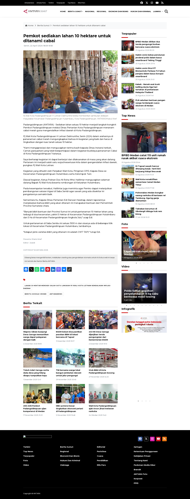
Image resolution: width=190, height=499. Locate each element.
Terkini (51, 3)
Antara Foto (41, 3)
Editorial (101, 447)
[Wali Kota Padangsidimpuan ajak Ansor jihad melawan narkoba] (103, 393)
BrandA (137, 469)
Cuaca (100, 456)
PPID (136, 483)
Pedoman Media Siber (144, 465)
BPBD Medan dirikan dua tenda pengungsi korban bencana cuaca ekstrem (147, 44)
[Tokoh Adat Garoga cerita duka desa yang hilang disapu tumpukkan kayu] (37, 358)
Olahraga (64, 465)
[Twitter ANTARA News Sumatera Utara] (147, 3)
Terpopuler (60, 3)
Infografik (128, 308)
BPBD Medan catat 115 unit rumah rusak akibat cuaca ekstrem (143, 157)
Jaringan (138, 447)
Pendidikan (102, 460)
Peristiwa (101, 451)
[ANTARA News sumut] (36, 11)
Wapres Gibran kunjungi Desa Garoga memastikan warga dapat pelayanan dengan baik (36, 336)
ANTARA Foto (140, 474)
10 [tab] (161, 305)
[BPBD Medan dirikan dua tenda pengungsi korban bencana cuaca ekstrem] (127, 45)
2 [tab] (140, 263)
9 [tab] (157, 305)
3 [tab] (144, 263)
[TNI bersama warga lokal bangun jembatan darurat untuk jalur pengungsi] (70, 358)
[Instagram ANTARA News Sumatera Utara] (152, 3)
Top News (71, 3)
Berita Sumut (75, 11)
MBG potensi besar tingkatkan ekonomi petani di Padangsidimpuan (69, 408)
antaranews (56, 294)
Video (125, 266)
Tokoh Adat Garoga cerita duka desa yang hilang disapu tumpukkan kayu (36, 373)
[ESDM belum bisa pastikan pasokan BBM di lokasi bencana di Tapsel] (70, 319)
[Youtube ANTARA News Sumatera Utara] (157, 3)
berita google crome (36, 294)
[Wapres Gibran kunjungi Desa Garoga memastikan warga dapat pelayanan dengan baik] (37, 319)
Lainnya (157, 11)
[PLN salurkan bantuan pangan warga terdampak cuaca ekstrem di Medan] (127, 104)
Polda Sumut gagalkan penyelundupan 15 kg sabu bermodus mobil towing (141, 293)
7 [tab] (150, 305)
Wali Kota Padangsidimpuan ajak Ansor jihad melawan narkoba (102, 408)
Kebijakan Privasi (142, 456)
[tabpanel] (144, 246)
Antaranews (29, 3)
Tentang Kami (141, 460)
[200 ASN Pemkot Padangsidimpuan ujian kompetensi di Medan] (37, 393)
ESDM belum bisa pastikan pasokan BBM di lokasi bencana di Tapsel (69, 334)
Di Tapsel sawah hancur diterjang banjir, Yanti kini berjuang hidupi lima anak (148, 169)
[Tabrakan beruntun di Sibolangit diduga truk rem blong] (127, 212)
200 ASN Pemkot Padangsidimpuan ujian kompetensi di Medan (34, 408)
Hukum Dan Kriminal (70, 460)
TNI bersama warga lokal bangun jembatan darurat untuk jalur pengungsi (68, 373)
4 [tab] (148, 263)
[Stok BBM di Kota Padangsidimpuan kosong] (103, 358)
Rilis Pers (81, 3)
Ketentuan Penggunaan (146, 451)
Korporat (138, 479)
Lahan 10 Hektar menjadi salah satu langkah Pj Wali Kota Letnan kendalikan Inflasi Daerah (67, 287)
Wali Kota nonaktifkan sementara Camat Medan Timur (147, 182)
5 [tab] (152, 263)
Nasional (90, 11)
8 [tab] (154, 305)
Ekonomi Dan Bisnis (118, 11)
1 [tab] (136, 263)
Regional (101, 11)
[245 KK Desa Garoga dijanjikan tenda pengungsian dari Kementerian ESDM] (103, 319)
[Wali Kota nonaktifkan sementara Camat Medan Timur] (127, 183)
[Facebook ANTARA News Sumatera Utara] (141, 3)
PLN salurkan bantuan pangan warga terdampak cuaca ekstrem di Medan (150, 103)
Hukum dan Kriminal (141, 11)
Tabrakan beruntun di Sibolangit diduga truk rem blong (148, 211)
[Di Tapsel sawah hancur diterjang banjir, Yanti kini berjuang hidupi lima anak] (127, 170)
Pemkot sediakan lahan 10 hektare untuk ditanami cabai (79, 25)
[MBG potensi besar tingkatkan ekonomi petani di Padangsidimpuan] (70, 393)
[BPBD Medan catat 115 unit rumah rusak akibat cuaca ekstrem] (144, 137)
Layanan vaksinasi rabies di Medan (142, 253)
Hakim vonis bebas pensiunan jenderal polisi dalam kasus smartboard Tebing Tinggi (150, 58)
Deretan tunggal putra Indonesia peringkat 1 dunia (142, 390)
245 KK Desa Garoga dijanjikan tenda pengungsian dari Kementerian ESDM (99, 336)
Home (63, 11)
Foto (124, 224)
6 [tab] (146, 305)
